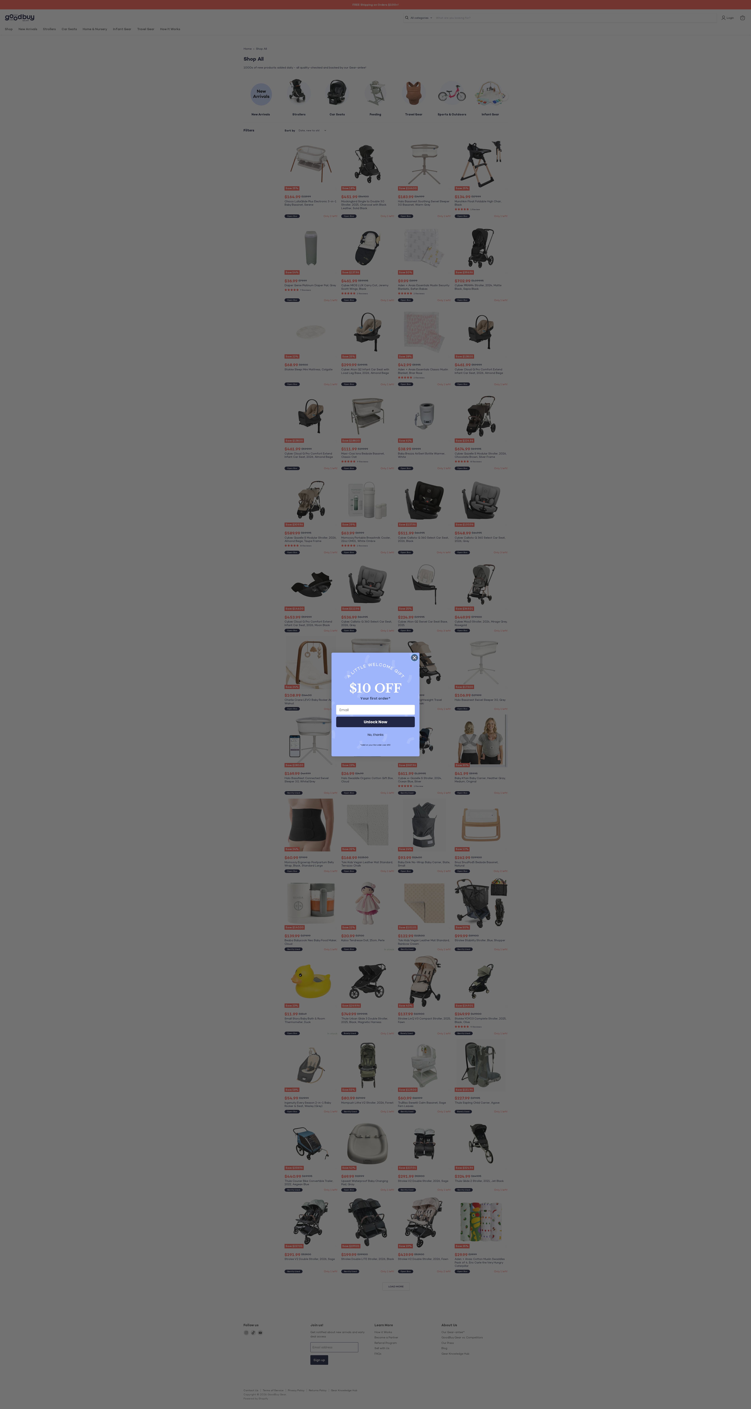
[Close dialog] (414, 657)
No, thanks (375, 734)
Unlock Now (375, 722)
